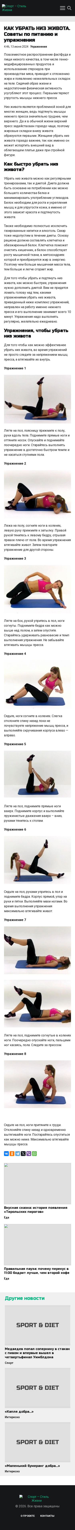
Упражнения (38, 46)
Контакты (47, 1515)
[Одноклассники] (12, 1153)
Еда (6, 1217)
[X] (23, 1153)
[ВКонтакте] (6, 1153)
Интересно (12, 1417)
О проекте (28, 1515)
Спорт (9, 1362)
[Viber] (28, 1153)
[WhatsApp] (34, 1153)
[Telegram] (17, 1153)
